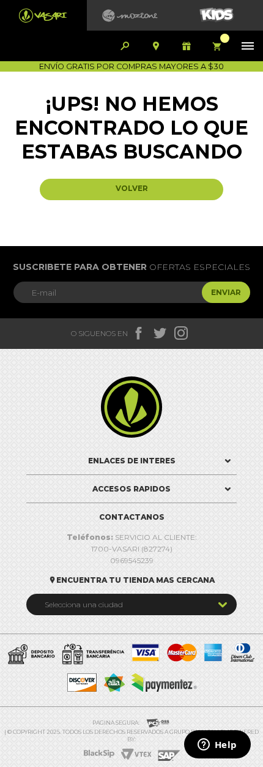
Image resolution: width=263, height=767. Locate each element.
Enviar (226, 292)
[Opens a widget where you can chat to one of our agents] (217, 745)
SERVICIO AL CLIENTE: (132, 537)
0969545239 (132, 560)
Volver (132, 188)
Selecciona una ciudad (84, 604)
